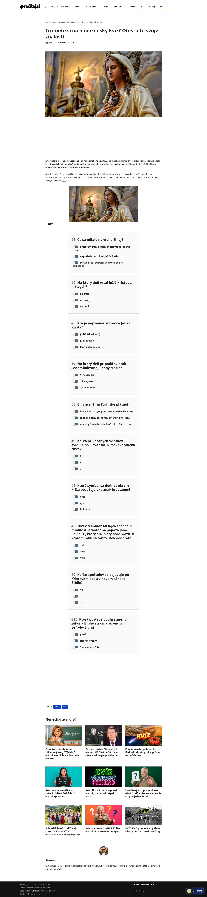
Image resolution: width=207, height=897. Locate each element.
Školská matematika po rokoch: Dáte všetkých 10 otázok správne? (60, 793)
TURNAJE (152, 6)
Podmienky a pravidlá (30, 894)
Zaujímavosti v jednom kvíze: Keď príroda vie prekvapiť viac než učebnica (143, 752)
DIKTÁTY (64, 6)
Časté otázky (45, 884)
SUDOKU (105, 6)
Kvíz (64, 707)
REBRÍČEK (131, 6)
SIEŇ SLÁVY (165, 6)
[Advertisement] (103, 141)
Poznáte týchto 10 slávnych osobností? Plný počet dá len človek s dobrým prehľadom (102, 752)
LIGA (142, 6)
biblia (57, 707)
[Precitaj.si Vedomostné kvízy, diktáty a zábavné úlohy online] (30, 6)
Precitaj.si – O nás (28, 884)
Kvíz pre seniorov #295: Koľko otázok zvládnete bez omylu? (102, 830)
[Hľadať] (45, 7)
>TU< (64, 180)
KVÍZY (55, 22)
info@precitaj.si (147, 884)
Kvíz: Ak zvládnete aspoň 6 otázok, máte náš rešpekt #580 (101, 793)
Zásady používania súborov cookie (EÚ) (37, 890)
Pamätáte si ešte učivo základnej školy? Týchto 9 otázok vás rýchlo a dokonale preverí (62, 753)
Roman (52, 42)
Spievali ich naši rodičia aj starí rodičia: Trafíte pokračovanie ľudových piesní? (63, 831)
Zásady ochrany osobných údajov (35, 887)
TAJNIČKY (76, 6)
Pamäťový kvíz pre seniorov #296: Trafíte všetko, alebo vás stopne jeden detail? (143, 793)
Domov (48, 22)
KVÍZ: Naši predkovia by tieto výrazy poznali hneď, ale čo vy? (143, 830)
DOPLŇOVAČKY (91, 6)
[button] (57, 6)
